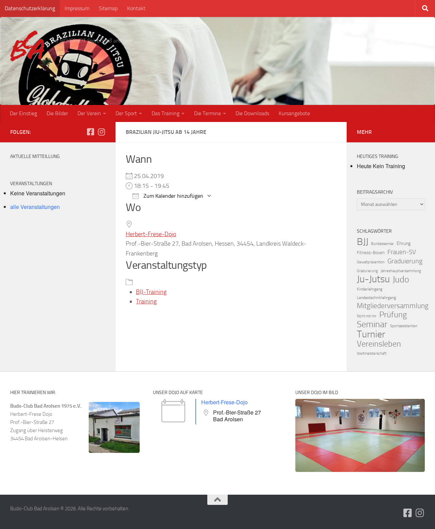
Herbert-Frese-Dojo (151, 234)
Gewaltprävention (371, 262)
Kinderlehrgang (369, 289)
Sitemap (108, 8)
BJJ (362, 241)
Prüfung (393, 315)
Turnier (371, 334)
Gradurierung (367, 271)
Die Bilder (57, 113)
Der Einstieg (23, 113)
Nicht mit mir (367, 316)
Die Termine (207, 113)
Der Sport (126, 113)
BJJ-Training (151, 292)
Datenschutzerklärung (30, 8)
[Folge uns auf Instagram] (101, 132)
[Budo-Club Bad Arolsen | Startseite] (27, 46)
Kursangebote (294, 113)
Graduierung (404, 261)
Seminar (372, 324)
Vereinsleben (379, 344)
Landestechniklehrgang (376, 297)
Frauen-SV (401, 252)
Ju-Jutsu (373, 279)
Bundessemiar (382, 244)
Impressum (77, 8)
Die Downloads (252, 113)
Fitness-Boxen (371, 252)
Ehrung (404, 243)
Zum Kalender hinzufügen (172, 196)
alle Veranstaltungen (35, 207)
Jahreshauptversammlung (401, 271)
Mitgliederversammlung (393, 306)
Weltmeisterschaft (371, 353)
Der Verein (89, 113)
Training (146, 301)
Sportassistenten (403, 326)
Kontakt (136, 8)
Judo (401, 280)
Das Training (165, 113)
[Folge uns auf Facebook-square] (90, 132)
